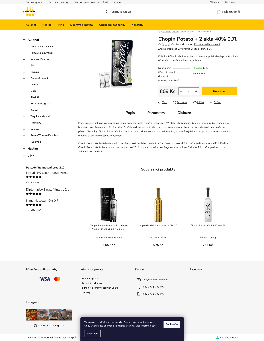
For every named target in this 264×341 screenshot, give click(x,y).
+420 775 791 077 (154, 286)
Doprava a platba (34, 2)
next (235, 219)
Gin (32, 65)
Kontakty (85, 292)
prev (80, 219)
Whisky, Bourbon (40, 59)
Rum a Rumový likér (42, 53)
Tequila (35, 72)
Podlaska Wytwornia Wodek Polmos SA (189, 49)
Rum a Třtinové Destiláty (45, 135)
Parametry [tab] (156, 112)
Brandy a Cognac (40, 103)
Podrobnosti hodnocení (207, 44)
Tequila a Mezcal (40, 116)
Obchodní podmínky (58, 2)
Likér (33, 91)
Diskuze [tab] (184, 112)
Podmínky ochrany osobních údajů (91, 2)
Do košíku (219, 91)
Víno (30, 156)
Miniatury (36, 122)
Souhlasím (172, 324)
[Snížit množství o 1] (181, 91)
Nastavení (92, 333)
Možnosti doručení (168, 80)
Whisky (35, 129)
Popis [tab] (130, 112)
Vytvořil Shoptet (229, 337)
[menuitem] (31, 25)
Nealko (32, 148)
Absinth (35, 97)
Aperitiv (35, 110)
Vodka (34, 84)
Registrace (230, 2)
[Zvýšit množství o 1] (196, 91)
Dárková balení (39, 78)
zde (154, 325)
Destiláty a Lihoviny (42, 46)
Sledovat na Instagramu (51, 325)
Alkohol (33, 40)
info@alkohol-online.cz (155, 279)
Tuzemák (36, 142)
